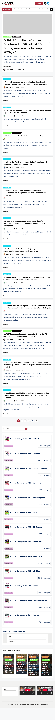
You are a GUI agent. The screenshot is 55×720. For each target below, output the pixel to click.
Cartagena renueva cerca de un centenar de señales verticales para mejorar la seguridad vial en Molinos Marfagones (24, 220)
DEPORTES (7, 654)
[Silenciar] (32, 690)
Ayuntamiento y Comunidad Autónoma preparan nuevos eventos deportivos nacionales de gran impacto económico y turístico (27, 362)
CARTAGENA (7, 76)
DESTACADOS (25, 36)
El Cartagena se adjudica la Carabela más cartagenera (25, 133)
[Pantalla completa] (33, 690)
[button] (39, 3)
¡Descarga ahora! (8, 443)
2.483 (32, 418)
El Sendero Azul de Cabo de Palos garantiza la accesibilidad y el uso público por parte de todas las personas (24, 190)
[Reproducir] (21, 690)
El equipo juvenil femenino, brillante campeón (45, 663)
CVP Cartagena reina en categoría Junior (33, 663)
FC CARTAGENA (34, 36)
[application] (27, 687)
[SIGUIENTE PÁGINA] (36, 418)
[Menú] (52, 3)
